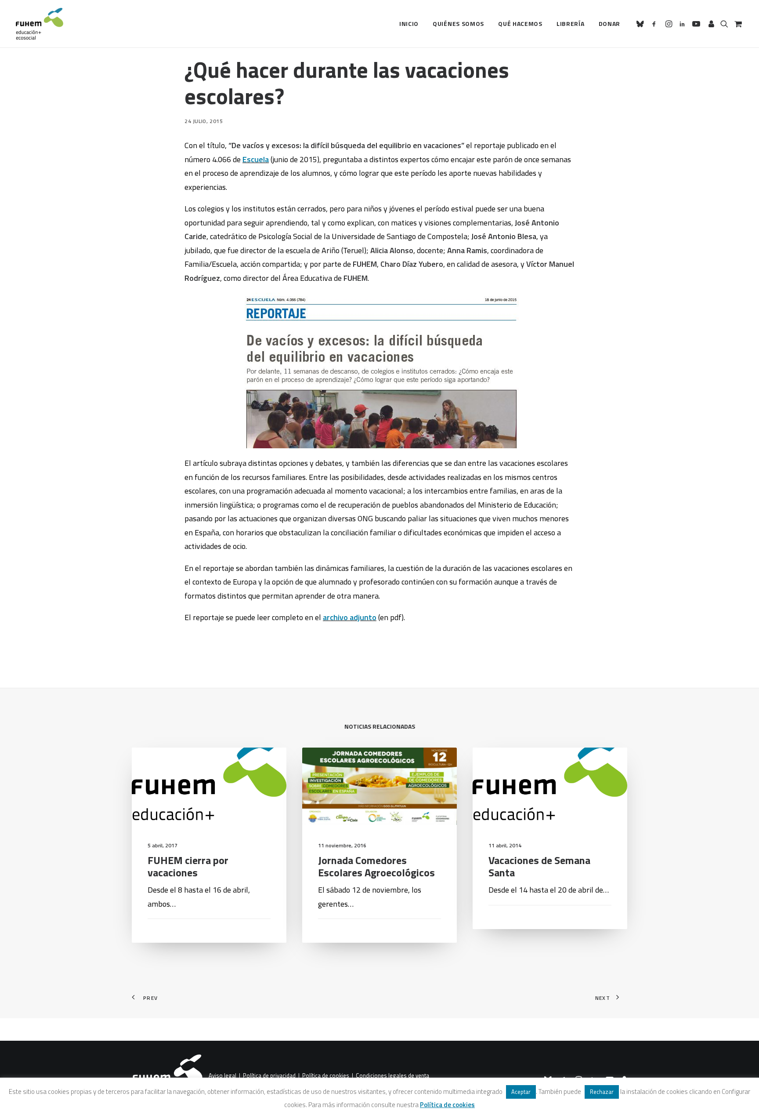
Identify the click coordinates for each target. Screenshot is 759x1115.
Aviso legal (222, 1075)
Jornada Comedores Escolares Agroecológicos (376, 866)
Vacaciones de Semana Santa (539, 866)
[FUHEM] (39, 24)
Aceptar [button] (521, 1091)
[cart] (737, 23)
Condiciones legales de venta (392, 1075)
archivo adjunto (349, 617)
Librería (571, 23)
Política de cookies (325, 1075)
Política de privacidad (269, 1075)
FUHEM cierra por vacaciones (188, 866)
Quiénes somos (458, 23)
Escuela (255, 159)
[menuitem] (409, 23)
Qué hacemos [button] (520, 23)
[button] (641, 23)
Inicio (409, 23)
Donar (610, 23)
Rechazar (602, 1091)
